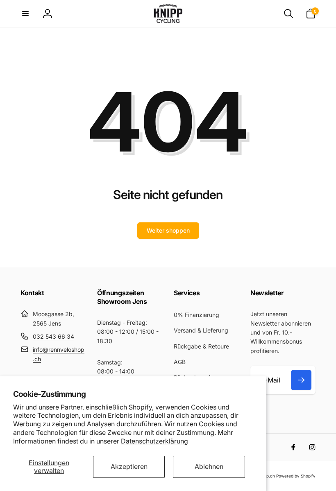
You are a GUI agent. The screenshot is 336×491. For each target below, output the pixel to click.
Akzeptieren (129, 466)
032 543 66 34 (53, 336)
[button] (25, 14)
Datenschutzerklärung (154, 441)
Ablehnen (209, 466)
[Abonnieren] (301, 380)
